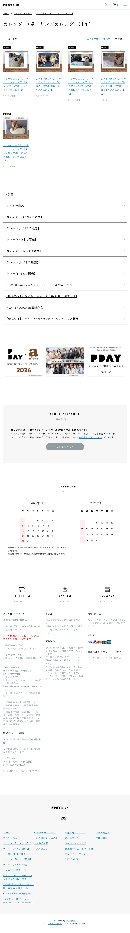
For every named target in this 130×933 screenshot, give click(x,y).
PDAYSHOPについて (44, 832)
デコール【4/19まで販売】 (22, 228)
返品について (72, 837)
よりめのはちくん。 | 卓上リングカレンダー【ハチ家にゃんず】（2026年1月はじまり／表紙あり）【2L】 (81, 86)
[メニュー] (125, 4)
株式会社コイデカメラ (90, 437)
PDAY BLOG (40, 848)
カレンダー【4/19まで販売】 (24, 217)
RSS (67, 859)
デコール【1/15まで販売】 (22, 262)
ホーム (6, 13)
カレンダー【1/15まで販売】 (24, 251)
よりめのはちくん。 (23, 13)
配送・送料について (75, 832)
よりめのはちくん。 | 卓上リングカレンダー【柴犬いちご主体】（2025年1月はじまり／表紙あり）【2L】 (16, 153)
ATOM (75, 859)
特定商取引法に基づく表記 (79, 848)
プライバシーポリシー (76, 853)
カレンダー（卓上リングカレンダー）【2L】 (54, 13)
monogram (71, 920)
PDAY (14, 433)
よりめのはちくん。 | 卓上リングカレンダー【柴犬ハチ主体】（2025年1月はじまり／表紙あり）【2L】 (113, 86)
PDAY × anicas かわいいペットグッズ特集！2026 (39, 285)
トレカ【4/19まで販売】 (21, 239)
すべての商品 (15, 205)
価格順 (106, 38)
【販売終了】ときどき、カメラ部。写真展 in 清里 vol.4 (41, 296)
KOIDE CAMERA (55, 923)
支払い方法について (75, 843)
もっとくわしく (65, 446)
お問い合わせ (103, 837)
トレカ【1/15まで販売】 (21, 273)
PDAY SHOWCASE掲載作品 (24, 307)
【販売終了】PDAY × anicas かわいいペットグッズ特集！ (44, 319)
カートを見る (103, 832)
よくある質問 (41, 843)
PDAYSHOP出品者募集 (46, 837)
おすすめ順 (93, 38)
